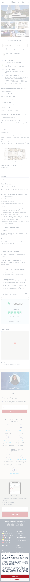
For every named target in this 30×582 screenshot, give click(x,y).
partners (10, 557)
